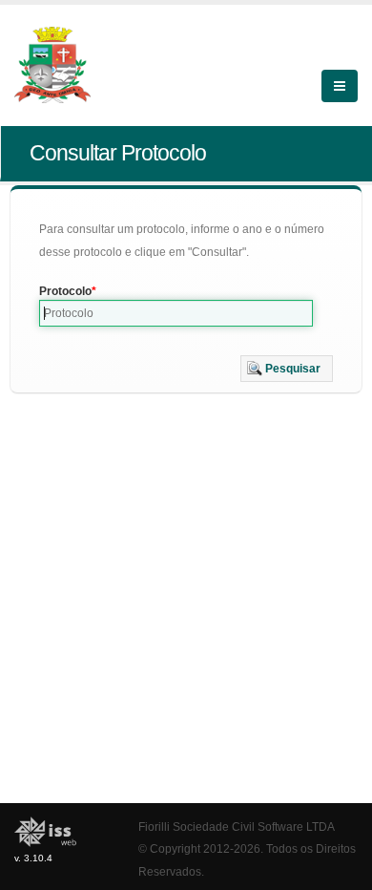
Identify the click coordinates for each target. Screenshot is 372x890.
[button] (286, 368)
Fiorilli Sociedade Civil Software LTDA (236, 826)
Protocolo (65, 291)
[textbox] (176, 313)
